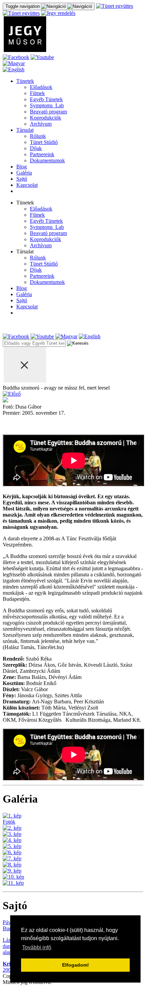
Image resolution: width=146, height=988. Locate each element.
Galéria (24, 173)
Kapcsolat (27, 185)
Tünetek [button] (25, 202)
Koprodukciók (45, 118)
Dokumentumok (47, 160)
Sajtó (21, 179)
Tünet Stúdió (44, 142)
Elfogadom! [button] (75, 965)
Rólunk (38, 136)
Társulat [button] (25, 251)
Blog (21, 166)
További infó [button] (36, 947)
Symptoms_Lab (47, 105)
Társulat (25, 130)
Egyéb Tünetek (46, 99)
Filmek (37, 93)
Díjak (36, 148)
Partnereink (42, 154)
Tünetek (25, 81)
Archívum (41, 124)
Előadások (41, 87)
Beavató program (48, 111)
